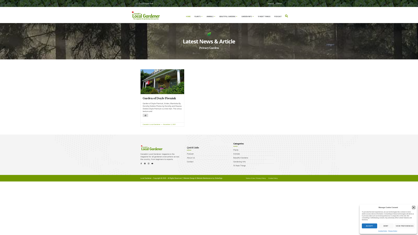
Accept (369, 226)
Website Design (189, 178)
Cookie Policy (382, 231)
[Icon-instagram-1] (148, 163)
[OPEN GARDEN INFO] (253, 16)
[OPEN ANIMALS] (215, 16)
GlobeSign (218, 178)
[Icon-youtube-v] (152, 163)
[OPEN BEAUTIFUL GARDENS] (237, 16)
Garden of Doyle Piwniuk (159, 98)
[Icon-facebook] (141, 163)
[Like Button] (145, 115)
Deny (385, 226)
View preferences (405, 226)
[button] (414, 207)
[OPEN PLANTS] (202, 16)
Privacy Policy (392, 231)
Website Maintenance (204, 178)
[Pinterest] (145, 163)
